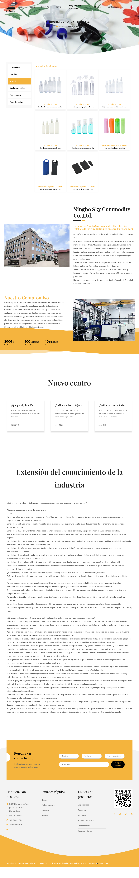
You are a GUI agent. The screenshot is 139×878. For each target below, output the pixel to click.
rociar (9, 513)
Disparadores (15, 67)
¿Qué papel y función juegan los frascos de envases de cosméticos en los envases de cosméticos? (25, 405)
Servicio (59, 7)
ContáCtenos (113, 7)
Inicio (21, 7)
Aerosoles (13, 81)
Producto (45, 7)
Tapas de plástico (16, 102)
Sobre (32, 7)
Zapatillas (13, 74)
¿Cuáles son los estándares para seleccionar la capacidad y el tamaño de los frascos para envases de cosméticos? (112, 405)
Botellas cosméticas (17, 88)
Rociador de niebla (50, 104)
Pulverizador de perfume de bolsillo (114, 145)
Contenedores (15, 95)
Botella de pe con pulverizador (50, 148)
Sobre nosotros (48, 805)
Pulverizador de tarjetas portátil (82, 189)
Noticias (97, 7)
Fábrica (45, 815)
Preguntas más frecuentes (75, 7)
